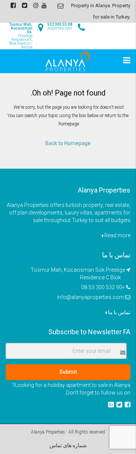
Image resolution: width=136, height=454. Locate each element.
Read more (116, 235)
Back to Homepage (68, 143)
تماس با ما (118, 312)
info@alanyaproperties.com (90, 297)
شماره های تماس (68, 445)
